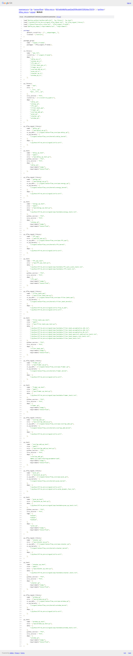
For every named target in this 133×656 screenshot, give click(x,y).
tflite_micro (24, 12)
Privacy (17, 653)
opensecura (24, 9)
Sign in (129, 3)
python (101, 9)
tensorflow (38, 9)
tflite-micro (49, 9)
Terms (22, 653)
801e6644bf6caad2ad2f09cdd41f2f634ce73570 (75, 9)
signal (32, 12)
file (58, 17)
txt (125, 653)
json (129, 653)
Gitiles (12, 653)
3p (31, 9)
